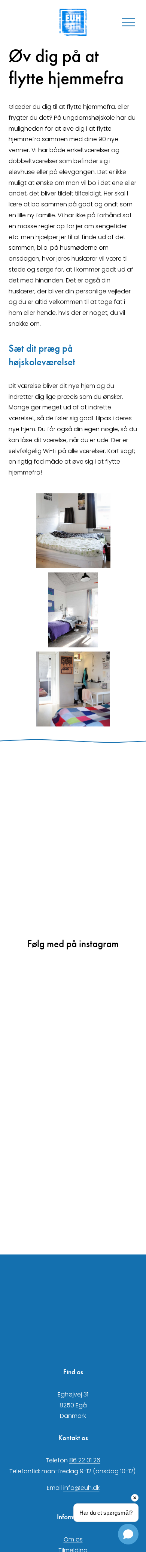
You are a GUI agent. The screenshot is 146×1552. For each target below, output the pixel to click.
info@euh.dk (81, 1487)
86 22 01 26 (84, 1460)
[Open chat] (128, 1534)
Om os (73, 1539)
